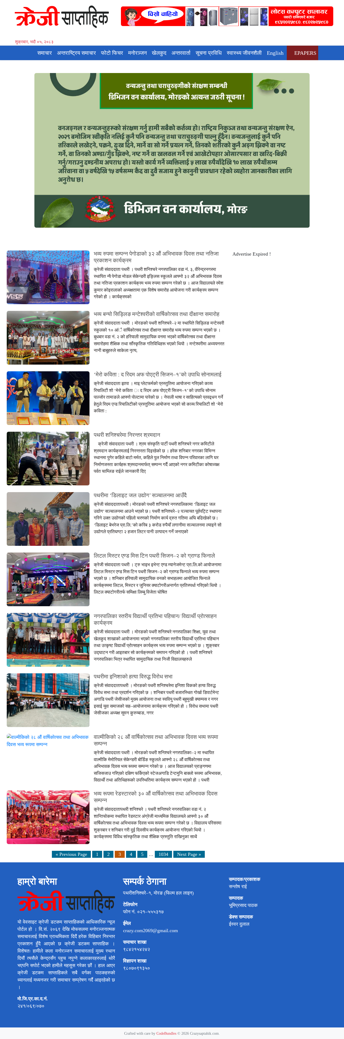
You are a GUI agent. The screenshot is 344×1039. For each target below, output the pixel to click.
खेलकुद (159, 53)
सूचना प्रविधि (209, 53)
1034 (163, 854)
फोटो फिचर (112, 53)
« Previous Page (71, 854)
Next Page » (189, 854)
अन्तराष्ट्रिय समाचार (76, 53)
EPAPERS (304, 53)
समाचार (44, 53)
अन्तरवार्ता (181, 53)
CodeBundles (166, 1033)
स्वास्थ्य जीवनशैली (244, 53)
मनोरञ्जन (137, 53)
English (275, 53)
